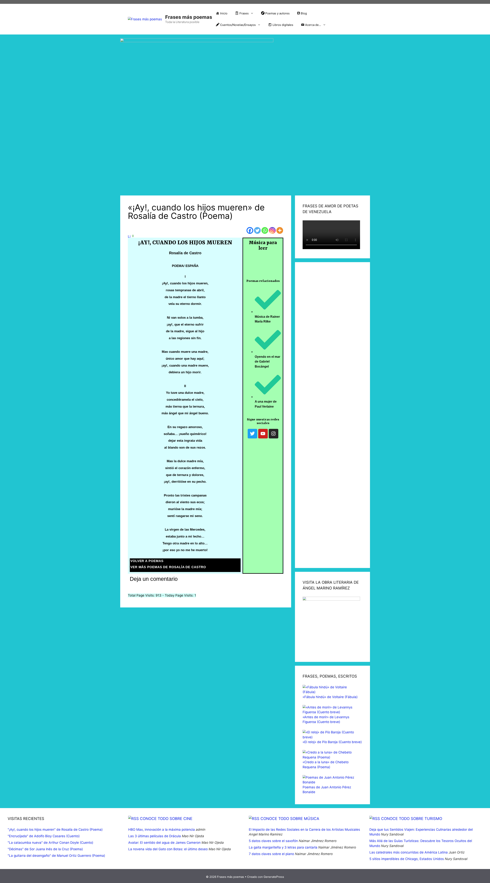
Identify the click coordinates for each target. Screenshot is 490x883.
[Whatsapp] (264, 230)
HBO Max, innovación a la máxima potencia (161, 829)
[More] (279, 230)
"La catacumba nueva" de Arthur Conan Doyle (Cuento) (50, 842)
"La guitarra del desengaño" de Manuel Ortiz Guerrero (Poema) (56, 856)
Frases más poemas (188, 17)
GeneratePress (274, 877)
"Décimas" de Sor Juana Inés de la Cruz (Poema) (45, 849)
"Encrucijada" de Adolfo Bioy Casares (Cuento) (44, 836)
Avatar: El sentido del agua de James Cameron (164, 842)
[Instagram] (272, 230)
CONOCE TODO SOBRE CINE (166, 818)
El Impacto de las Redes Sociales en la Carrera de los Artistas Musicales (304, 829)
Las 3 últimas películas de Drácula (154, 836)
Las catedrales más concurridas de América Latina (408, 852)
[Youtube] (263, 433)
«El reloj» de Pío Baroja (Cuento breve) (332, 742)
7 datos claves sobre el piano (271, 854)
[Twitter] (257, 230)
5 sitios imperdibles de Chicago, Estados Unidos (406, 859)
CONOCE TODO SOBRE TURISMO (411, 818)
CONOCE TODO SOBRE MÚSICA (290, 818)
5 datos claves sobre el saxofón (273, 841)
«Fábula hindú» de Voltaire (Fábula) (330, 697)
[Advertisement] (332, 415)
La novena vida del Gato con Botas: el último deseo (168, 849)
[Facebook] (250, 230)
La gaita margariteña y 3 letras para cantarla (283, 847)
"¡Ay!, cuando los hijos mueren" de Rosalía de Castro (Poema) (55, 829)
